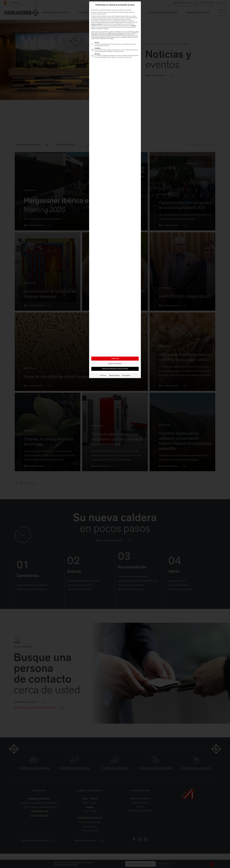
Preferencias (103, 375)
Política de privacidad (114, 375)
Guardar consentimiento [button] (115, 363)
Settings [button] (134, 25)
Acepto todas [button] (115, 358)
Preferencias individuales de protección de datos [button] (115, 368)
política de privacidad (96, 24)
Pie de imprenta (126, 375)
